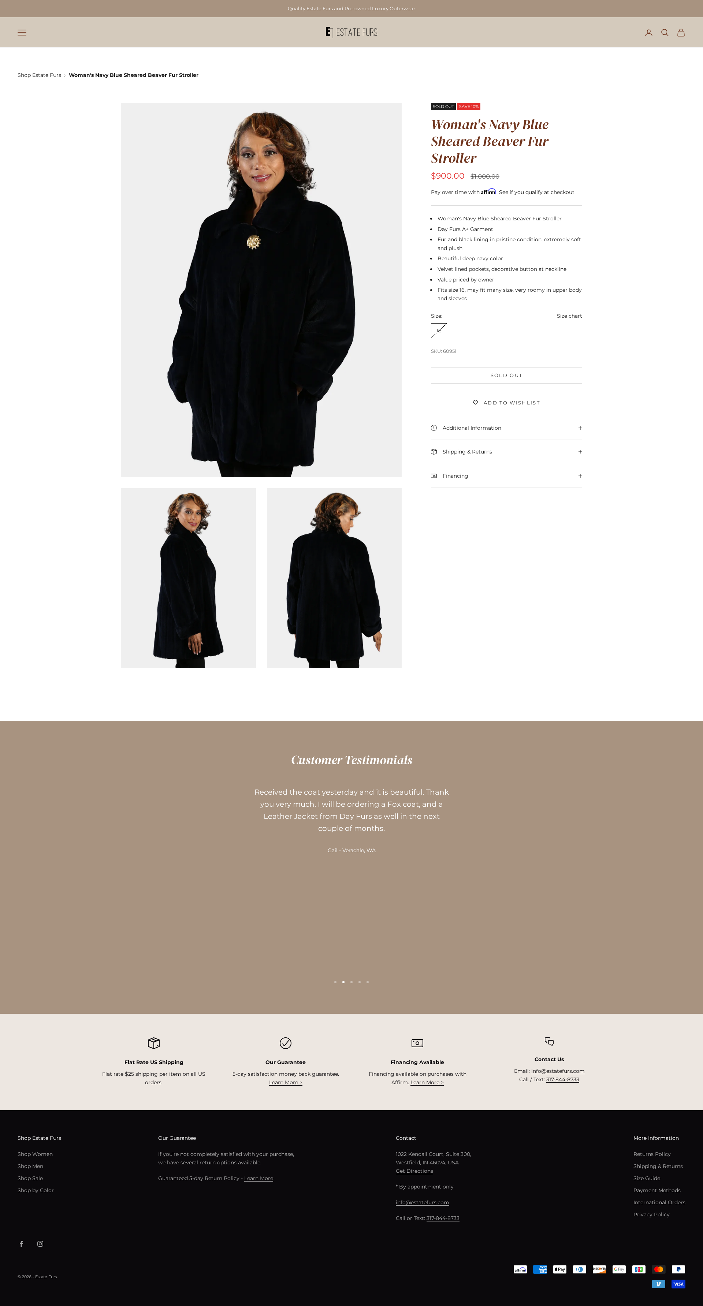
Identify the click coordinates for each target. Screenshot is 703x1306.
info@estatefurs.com (558, 1071)
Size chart (569, 315)
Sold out (507, 375)
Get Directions (414, 1171)
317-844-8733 (562, 1079)
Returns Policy (652, 1154)
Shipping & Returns (658, 1166)
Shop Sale (30, 1178)
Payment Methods (657, 1190)
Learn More (258, 1178)
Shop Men (30, 1166)
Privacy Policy (651, 1214)
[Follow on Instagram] (40, 1243)
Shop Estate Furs (39, 75)
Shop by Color (36, 1190)
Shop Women (35, 1154)
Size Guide (646, 1178)
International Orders (659, 1202)
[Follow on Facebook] (21, 1243)
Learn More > (285, 1082)
